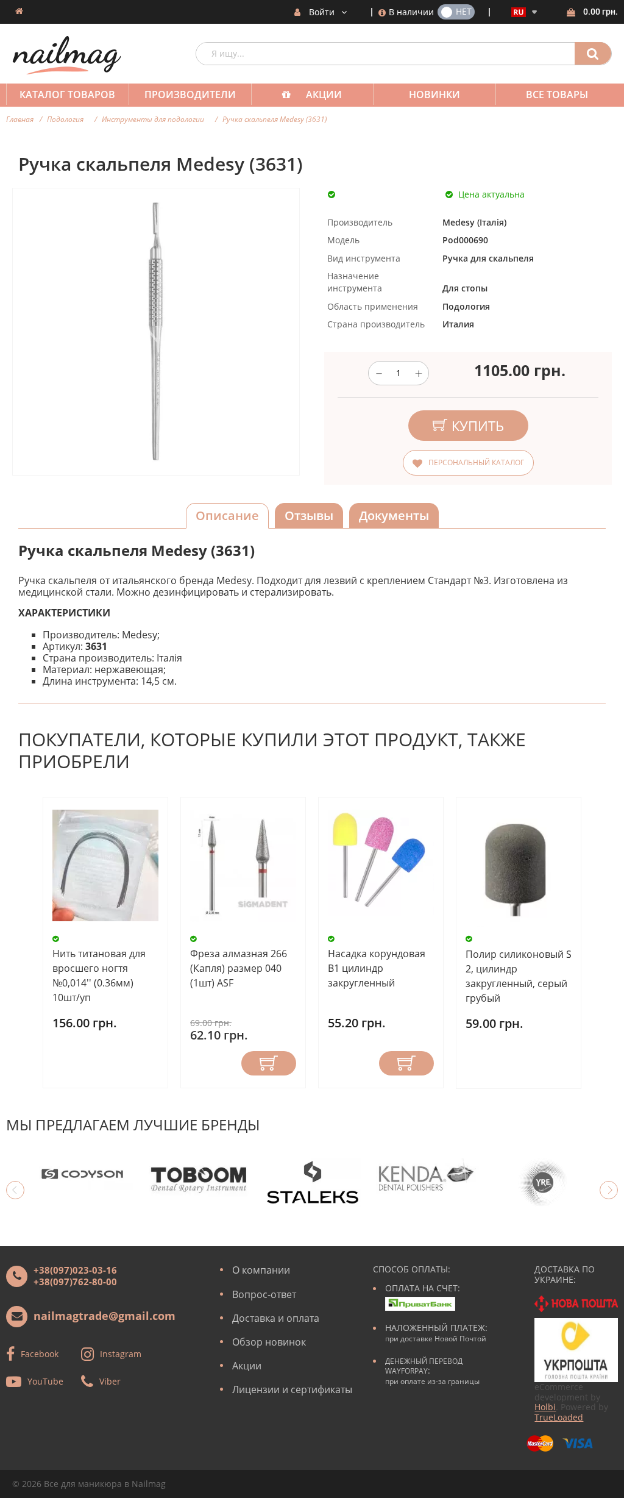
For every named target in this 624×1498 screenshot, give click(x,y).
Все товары (557, 94)
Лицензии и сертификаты (292, 1389)
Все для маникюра (83, 1483)
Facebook (39, 1354)
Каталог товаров (67, 94)
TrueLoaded (558, 1417)
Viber (110, 1381)
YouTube (45, 1381)
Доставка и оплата (275, 1318)
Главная (20, 119)
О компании (261, 1270)
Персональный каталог (476, 462)
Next (609, 1190)
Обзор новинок (269, 1342)
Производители (190, 94)
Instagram (120, 1354)
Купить (268, 1063)
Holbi (545, 1407)
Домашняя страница (19, 11)
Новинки (434, 94)
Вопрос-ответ (264, 1294)
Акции (324, 94)
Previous (15, 1190)
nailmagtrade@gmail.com (105, 1315)
